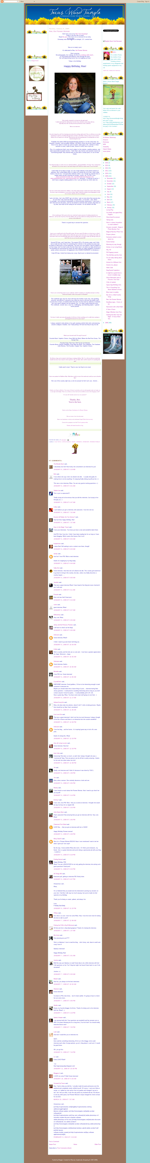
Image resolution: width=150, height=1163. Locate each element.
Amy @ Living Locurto (60, 743)
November (110, 181)
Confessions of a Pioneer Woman (79, 410)
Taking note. (110, 220)
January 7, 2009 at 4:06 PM (64, 1001)
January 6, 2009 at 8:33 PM (64, 869)
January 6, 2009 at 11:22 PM (65, 908)
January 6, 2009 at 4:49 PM (64, 834)
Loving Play (109, 210)
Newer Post (52, 1144)
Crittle (55, 649)
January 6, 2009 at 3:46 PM (64, 819)
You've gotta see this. (83, 422)
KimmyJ (56, 800)
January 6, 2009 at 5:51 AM (64, 486)
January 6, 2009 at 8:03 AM (64, 539)
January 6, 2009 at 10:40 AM (65, 667)
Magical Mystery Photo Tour (114, 232)
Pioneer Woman (95, 441)
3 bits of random (111, 282)
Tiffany (56, 913)
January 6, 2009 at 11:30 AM (65, 710)
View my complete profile (111, 70)
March (109, 202)
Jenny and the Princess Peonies (63, 625)
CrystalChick (57, 681)
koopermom (57, 543)
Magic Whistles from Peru (114, 312)
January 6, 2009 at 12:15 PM (65, 738)
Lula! (55, 1032)
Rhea (114, 52)
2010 (106, 173)
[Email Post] (67, 440)
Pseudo (56, 594)
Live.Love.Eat (58, 714)
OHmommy (57, 614)
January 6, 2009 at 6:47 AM (64, 502)
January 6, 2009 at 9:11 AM (64, 590)
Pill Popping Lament (112, 252)
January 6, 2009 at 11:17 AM (65, 697)
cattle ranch (66, 441)
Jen (55, 777)
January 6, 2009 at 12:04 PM (65, 722)
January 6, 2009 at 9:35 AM (64, 620)
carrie (55, 604)
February (109, 205)
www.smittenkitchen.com (58, 178)
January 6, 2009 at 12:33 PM (65, 748)
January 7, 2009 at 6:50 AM (64, 974)
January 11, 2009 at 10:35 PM (65, 1068)
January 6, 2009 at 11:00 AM (65, 677)
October (109, 183)
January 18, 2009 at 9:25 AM (65, 1079)
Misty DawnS (58, 838)
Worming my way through (113, 244)
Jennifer (56, 582)
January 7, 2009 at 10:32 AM (65, 984)
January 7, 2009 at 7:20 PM (64, 1027)
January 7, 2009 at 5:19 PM (64, 1013)
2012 (106, 168)
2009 (106, 176)
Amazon (105, 140)
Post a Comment (54, 1141)
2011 (106, 170)
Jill (54, 767)
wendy (55, 553)
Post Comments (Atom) (64, 1148)
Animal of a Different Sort (113, 262)
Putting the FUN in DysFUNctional (64, 925)
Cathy (55, 507)
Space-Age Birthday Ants (113, 285)
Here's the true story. (88, 419)
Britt (55, 474)
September (110, 186)
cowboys (79, 441)
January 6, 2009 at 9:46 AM (64, 630)
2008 (106, 322)
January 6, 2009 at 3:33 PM (64, 807)
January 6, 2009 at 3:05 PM (64, 783)
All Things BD (58, 873)
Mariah (56, 979)
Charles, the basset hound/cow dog (75, 425)
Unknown (56, 635)
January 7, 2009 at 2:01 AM (64, 955)
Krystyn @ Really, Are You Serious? (64, 517)
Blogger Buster (35, 60)
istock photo (106, 151)
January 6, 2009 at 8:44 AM (64, 563)
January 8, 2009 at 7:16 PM (64, 1052)
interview (86, 441)
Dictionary (106, 142)
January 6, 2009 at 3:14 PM (64, 795)
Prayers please (110, 234)
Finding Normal (58, 859)
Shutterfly (106, 146)
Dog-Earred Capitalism (113, 270)
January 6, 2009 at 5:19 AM (64, 469)
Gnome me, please (112, 265)
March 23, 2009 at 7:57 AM (64, 1099)
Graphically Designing (82, 1160)
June (108, 194)
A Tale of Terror (110, 309)
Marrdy (56, 788)
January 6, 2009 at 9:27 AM (64, 610)
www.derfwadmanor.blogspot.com (84, 177)
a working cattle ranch (86, 55)
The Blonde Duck (59, 464)
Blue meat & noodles (112, 292)
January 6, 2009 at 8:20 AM (64, 549)
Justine (56, 960)
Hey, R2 (108, 249)
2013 (106, 165)
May (108, 197)
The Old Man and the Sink (114, 255)
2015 (106, 163)
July (108, 191)
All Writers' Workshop (109, 137)
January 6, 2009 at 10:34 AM (65, 644)
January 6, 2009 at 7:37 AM (64, 522)
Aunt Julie (57, 753)
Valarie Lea (57, 490)
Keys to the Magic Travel (61, 527)
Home (75, 1144)
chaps (73, 441)
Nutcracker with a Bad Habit (114, 307)
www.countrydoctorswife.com (64, 177)
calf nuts (57, 441)
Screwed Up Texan (59, 1083)
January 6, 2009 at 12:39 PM (65, 763)
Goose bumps (110, 242)
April (108, 199)
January (109, 207)
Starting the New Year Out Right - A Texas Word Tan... (114, 316)
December (110, 178)
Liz (54, 1057)
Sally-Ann (56, 568)
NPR (104, 144)
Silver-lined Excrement (113, 217)
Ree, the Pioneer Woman (59, 31)
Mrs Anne (56, 935)
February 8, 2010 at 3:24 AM (65, 1137)
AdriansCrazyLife (59, 702)
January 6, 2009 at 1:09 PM (64, 773)
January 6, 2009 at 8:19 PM (64, 855)
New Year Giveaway (81, 34)
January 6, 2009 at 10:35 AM (65, 657)
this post (64, 37)
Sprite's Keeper (58, 1017)
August (109, 189)
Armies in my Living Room (114, 247)
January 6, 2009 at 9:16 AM (64, 600)
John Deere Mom (59, 812)
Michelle (56, 671)
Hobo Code (109, 267)
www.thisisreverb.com (72, 178)
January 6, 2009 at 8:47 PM (64, 879)
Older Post (98, 1144)
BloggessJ (57, 1073)
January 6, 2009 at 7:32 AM (64, 512)
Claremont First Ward (60, 824)
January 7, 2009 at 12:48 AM (65, 920)
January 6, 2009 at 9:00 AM (64, 577)
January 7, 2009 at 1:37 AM (64, 930)
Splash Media (107, 149)
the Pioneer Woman (81, 50)
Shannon (56, 989)
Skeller (56, 1005)
